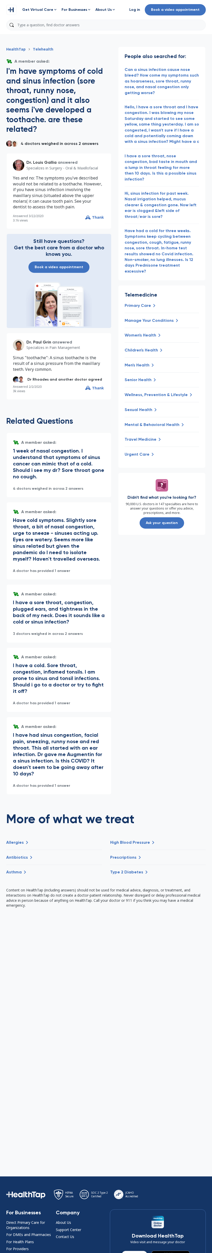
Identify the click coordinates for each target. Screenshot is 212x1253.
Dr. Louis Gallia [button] (41, 162)
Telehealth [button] (43, 49)
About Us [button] (63, 1222)
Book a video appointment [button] (175, 9)
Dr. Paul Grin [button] (38, 342)
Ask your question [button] (162, 523)
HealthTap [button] (16, 49)
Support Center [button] (68, 1229)
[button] (11, 10)
